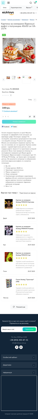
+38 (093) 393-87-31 (27, 13)
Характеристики (16, 8)
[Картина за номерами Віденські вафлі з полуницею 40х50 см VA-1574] (19, 51)
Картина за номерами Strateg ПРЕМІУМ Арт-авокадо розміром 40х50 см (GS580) (25, 256)
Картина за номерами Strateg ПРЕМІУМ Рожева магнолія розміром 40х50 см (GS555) (25, 230)
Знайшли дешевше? (10, 111)
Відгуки (29, 7)
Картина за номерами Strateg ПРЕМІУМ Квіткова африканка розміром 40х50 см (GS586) (25, 203)
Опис (4, 8)
